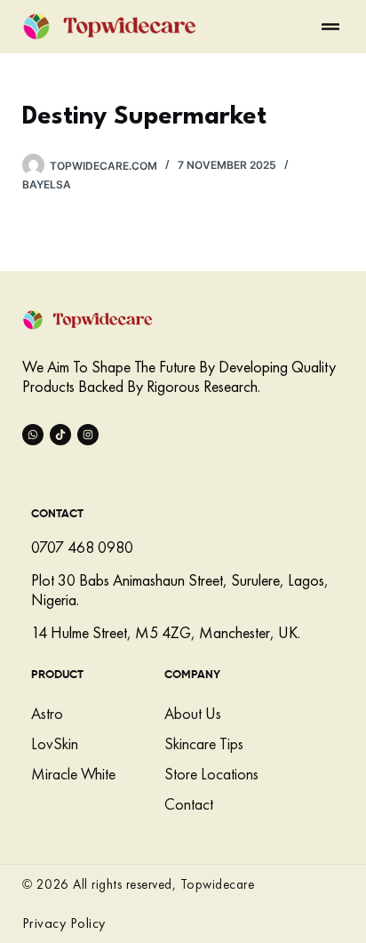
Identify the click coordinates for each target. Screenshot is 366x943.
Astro (47, 713)
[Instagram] (88, 434)
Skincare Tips (203, 743)
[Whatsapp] (33, 434)
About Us (192, 713)
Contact (188, 804)
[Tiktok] (60, 434)
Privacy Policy (64, 923)
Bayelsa (46, 184)
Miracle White (73, 773)
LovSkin (54, 743)
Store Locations (211, 773)
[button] (330, 26)
